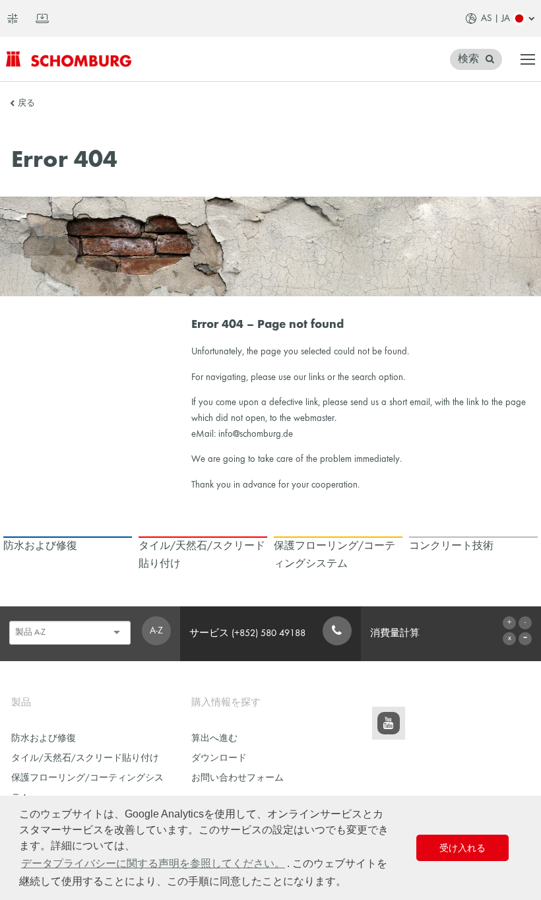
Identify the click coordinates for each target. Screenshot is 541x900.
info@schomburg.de (255, 434)
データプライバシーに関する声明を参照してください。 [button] (153, 863)
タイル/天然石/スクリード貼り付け (85, 758)
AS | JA (495, 18)
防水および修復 (43, 738)
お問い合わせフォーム (237, 778)
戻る (26, 104)
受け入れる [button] (462, 848)
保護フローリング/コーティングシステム (87, 788)
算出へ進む (214, 738)
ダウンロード (219, 758)
